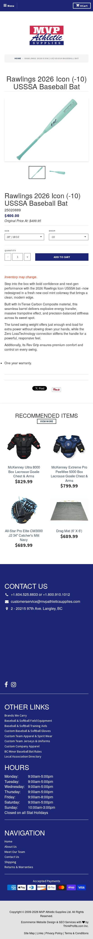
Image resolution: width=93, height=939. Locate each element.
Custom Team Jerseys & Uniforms (27, 741)
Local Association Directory (23, 756)
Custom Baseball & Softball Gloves (28, 731)
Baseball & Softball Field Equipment (28, 721)
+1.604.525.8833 (24, 594)
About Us (11, 847)
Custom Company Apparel (22, 746)
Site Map (29, 933)
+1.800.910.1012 (56, 594)
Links (40, 933)
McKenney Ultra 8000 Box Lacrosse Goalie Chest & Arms (24, 471)
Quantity (10, 250)
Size (7, 230)
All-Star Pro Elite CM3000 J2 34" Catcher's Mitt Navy (24, 535)
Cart (84, 5)
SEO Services (67, 922)
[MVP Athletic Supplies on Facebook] (6, 685)
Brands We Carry (16, 715)
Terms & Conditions (76, 933)
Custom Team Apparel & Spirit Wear (28, 736)
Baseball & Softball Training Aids (26, 726)
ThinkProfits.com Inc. (75, 926)
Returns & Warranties (19, 867)
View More (46, 421)
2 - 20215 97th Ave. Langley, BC (37, 608)
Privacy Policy (54, 933)
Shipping (10, 862)
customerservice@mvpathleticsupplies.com (45, 601)
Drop (52, 230)
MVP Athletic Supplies (52, 912)
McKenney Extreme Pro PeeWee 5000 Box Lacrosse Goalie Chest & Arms (69, 474)
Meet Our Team (15, 852)
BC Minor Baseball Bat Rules (23, 751)
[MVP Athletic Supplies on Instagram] (13, 685)
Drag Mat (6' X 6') (69, 531)
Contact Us (12, 857)
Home (17, 58)
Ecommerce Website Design (38, 922)
